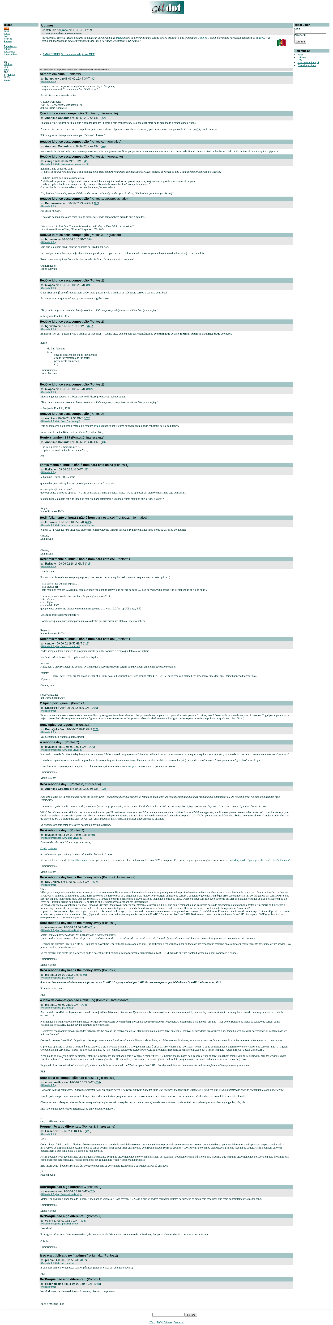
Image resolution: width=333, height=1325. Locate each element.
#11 (89, 285)
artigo (97, 425)
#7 (96, 203)
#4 (103, 146)
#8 (89, 239)
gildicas (8, 64)
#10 (94, 707)
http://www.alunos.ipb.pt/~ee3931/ (73, 164)
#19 (86, 643)
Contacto (178, 1322)
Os (42, 848)
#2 (103, 117)
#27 (94, 881)
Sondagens (9, 51)
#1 (93, 78)
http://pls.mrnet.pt (65, 977)
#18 (88, 563)
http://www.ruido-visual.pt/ (69, 749)
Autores (8, 41)
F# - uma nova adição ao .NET (78, 54)
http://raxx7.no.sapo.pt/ (68, 421)
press (7, 80)
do (45, 848)
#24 (83, 1004)
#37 (83, 1260)
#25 (104, 788)
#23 (87, 418)
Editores (168, 1322)
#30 (91, 834)
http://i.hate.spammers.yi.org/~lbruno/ (75, 525)
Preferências (10, 46)
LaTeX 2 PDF (51, 54)
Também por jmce (307, 65)
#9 (85, 469)
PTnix (119, 37)
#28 (88, 1131)
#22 (96, 729)
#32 (91, 1191)
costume (52, 848)
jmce (65, 30)
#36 (83, 974)
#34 (97, 1082)
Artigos (7, 49)
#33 (82, 1220)
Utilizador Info (48, 81)
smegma (131, 766)
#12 (89, 389)
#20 (91, 746)
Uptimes (202, 37)
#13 (88, 522)
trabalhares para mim (82, 860)
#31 (91, 927)
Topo (6, 31)
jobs (6, 69)
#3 (103, 442)
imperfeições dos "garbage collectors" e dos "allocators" (259, 860)
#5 (86, 161)
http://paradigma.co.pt (67, 1223)
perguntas (9, 74)
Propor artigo (10, 54)
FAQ (6, 36)
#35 (97, 1283)
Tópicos (8, 38)
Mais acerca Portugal (308, 62)
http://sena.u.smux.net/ (68, 646)
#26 (89, 326)
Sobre (7, 33)
